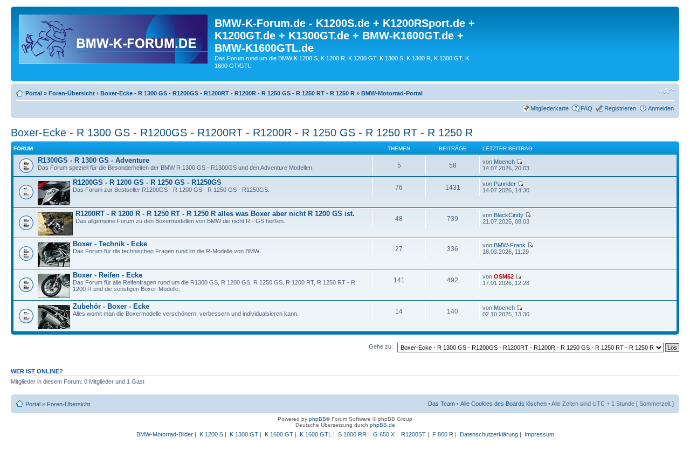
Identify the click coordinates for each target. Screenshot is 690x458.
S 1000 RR (352, 434)
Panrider (505, 184)
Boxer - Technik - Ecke (110, 244)
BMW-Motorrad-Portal (392, 93)
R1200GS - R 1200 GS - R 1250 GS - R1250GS (147, 182)
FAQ (586, 108)
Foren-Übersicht (72, 93)
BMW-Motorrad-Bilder (164, 434)
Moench (504, 161)
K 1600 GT (279, 434)
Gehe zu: (381, 346)
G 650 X (384, 434)
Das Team (441, 403)
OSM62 (504, 276)
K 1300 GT (244, 434)
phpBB (317, 419)
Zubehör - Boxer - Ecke (111, 306)
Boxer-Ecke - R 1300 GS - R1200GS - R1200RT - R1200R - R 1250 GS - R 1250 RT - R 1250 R (227, 93)
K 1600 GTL (316, 434)
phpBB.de (382, 425)
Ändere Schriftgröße (666, 91)
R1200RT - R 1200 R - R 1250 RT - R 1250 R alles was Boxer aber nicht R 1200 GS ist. (215, 214)
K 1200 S (211, 434)
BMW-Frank (510, 245)
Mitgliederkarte (549, 108)
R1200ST (413, 434)
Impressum (539, 434)
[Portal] (114, 37)
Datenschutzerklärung (489, 434)
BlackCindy (508, 215)
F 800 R (442, 434)
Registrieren (620, 108)
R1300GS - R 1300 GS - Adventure (93, 160)
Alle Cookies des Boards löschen (503, 403)
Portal (33, 93)
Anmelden (661, 108)
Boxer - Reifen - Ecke (107, 275)
